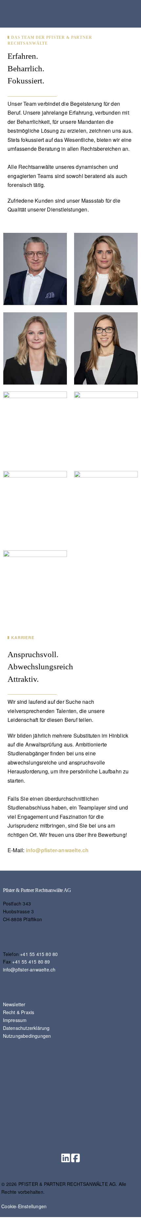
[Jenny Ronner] (35, 586)
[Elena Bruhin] (35, 427)
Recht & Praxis (18, 1012)
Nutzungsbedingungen (27, 1036)
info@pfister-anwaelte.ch (57, 850)
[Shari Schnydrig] (106, 427)
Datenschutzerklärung (26, 1028)
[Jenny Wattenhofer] (106, 268)
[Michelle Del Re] (35, 506)
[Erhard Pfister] (35, 268)
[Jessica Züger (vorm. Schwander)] (35, 347)
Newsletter (14, 1004)
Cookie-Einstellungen (24, 1206)
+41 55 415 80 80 (39, 954)
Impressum (15, 1020)
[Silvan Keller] (106, 506)
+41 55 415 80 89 (31, 961)
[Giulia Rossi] (106, 347)
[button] (65, 1158)
